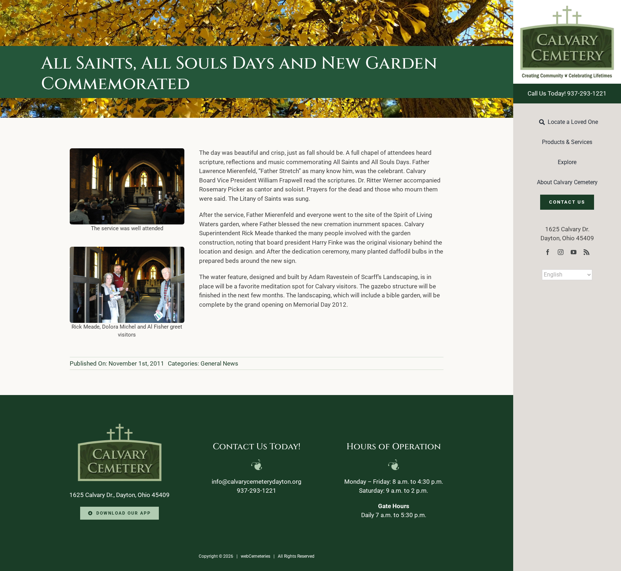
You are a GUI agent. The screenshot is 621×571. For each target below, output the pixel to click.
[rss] (586, 252)
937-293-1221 (256, 490)
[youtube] (573, 252)
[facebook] (548, 252)
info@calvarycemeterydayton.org (257, 481)
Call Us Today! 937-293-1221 (567, 93)
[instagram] (561, 252)
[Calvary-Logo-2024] (567, 8)
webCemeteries (255, 556)
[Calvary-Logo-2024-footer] (120, 426)
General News (219, 363)
